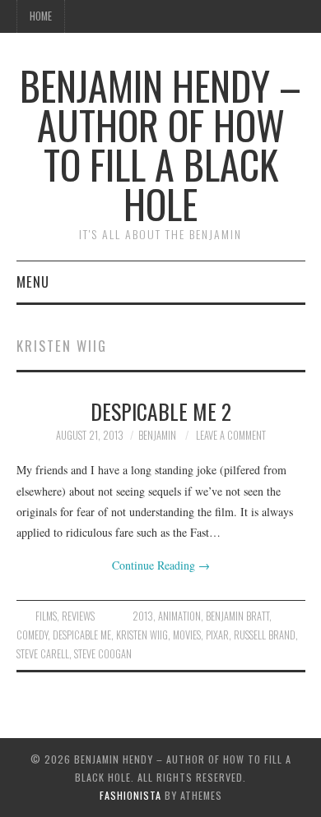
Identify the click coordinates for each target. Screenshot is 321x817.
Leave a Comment (231, 435)
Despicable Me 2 (161, 411)
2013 (143, 616)
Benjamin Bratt (237, 616)
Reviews (78, 616)
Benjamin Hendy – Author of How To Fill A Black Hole (160, 144)
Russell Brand (264, 635)
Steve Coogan (103, 654)
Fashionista (130, 795)
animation (179, 616)
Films (46, 616)
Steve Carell (42, 654)
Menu (32, 281)
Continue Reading (161, 565)
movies (187, 635)
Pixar (217, 635)
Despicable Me (82, 635)
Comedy (32, 635)
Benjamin (157, 435)
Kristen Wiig (142, 635)
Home (41, 16)
